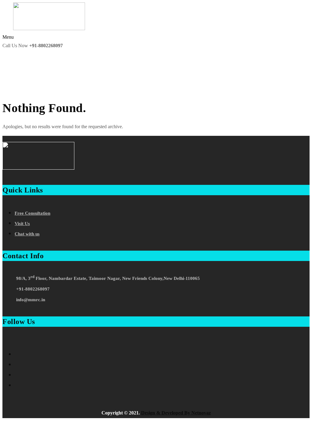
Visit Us (22, 223)
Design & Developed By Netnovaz (176, 412)
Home (11, 86)
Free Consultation (32, 213)
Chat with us (27, 233)
